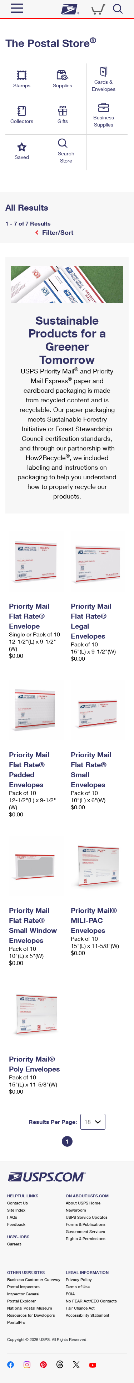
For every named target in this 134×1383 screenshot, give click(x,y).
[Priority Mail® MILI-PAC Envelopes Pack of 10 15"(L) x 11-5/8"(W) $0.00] (98, 866)
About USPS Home (83, 1203)
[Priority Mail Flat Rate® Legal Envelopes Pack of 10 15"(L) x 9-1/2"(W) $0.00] (98, 561)
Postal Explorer (21, 1301)
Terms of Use (78, 1286)
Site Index (16, 1210)
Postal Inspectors (23, 1286)
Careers (14, 1244)
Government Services (85, 1231)
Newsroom (76, 1210)
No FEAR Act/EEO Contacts (91, 1301)
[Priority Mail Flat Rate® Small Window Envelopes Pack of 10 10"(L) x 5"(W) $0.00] (36, 866)
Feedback (16, 1224)
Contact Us (17, 1203)
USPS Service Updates (87, 1217)
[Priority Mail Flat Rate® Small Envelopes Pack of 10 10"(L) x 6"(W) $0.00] (98, 710)
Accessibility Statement (87, 1315)
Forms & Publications (85, 1224)
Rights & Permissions (85, 1238)
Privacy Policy (79, 1279)
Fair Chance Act (80, 1308)
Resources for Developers (31, 1315)
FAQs (12, 1217)
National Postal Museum (29, 1308)
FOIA (70, 1293)
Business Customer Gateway (33, 1279)
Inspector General (23, 1293)
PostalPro (16, 1322)
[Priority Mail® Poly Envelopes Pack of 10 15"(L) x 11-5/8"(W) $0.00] (36, 1014)
